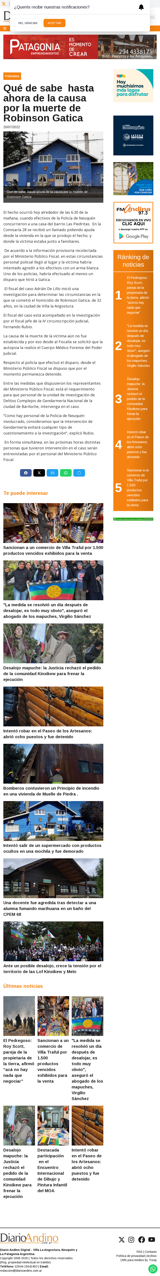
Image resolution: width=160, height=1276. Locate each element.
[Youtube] (151, 1239)
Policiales (12, 76)
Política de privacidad (130, 1256)
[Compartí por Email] (52, 473)
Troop (153, 1260)
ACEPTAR (54, 23)
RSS (139, 1251)
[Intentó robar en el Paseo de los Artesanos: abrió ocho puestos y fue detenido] (53, 706)
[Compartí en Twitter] (39, 473)
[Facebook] (141, 1239)
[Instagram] (131, 1239)
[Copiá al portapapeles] (79, 473)
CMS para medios (132, 1260)
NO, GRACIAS (28, 23)
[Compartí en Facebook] (26, 473)
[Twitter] (4, 4)
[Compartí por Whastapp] (66, 473)
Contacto (151, 1251)
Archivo (152, 1256)
